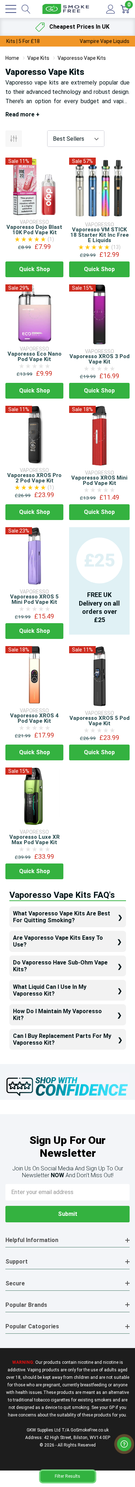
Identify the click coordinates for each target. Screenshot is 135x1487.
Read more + (22, 114)
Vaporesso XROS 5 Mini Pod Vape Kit (34, 599)
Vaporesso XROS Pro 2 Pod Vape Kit (34, 478)
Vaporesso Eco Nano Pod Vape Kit (35, 356)
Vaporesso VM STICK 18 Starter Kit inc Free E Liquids (99, 235)
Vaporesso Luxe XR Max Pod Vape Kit (34, 840)
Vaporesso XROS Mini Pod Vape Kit (99, 480)
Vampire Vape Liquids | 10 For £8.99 (67, 41)
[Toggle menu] (10, 9)
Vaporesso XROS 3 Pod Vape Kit (99, 359)
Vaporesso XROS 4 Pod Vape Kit (34, 718)
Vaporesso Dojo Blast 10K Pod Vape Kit (34, 230)
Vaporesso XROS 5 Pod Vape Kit (99, 721)
